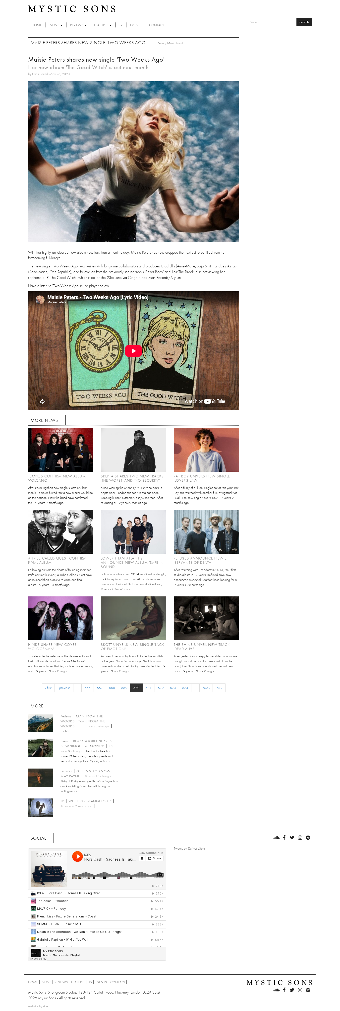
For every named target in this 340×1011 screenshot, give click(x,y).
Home (37, 25)
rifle (45, 1006)
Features (101, 25)
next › (206, 687)
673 (173, 687)
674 (185, 687)
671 (149, 687)
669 (124, 687)
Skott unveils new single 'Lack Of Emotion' (132, 646)
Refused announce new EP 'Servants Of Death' (201, 560)
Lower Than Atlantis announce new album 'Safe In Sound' (132, 562)
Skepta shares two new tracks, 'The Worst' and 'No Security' (133, 478)
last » (219, 687)
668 (112, 687)
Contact (156, 25)
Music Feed (175, 43)
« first (48, 687)
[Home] (71, 8)
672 (161, 687)
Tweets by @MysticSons (189, 848)
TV (120, 25)
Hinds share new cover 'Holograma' (52, 646)
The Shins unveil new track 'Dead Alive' (202, 646)
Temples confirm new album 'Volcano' (57, 478)
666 (88, 687)
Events (135, 25)
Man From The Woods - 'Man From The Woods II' (83, 721)
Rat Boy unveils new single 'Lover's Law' (202, 478)
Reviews (77, 25)
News (55, 25)
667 (100, 687)
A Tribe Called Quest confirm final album (57, 560)
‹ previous (64, 687)
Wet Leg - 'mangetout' (89, 801)
